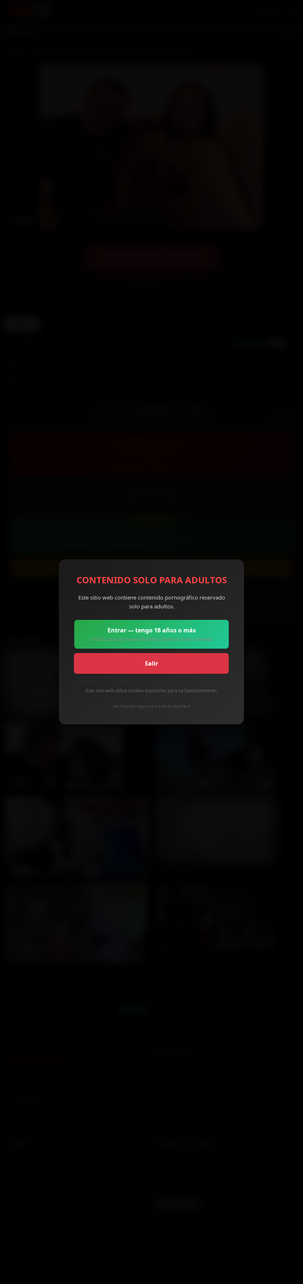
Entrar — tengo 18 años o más (151, 634)
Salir (151, 663)
